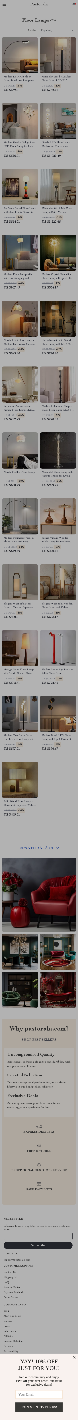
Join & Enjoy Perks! (39, 1407)
